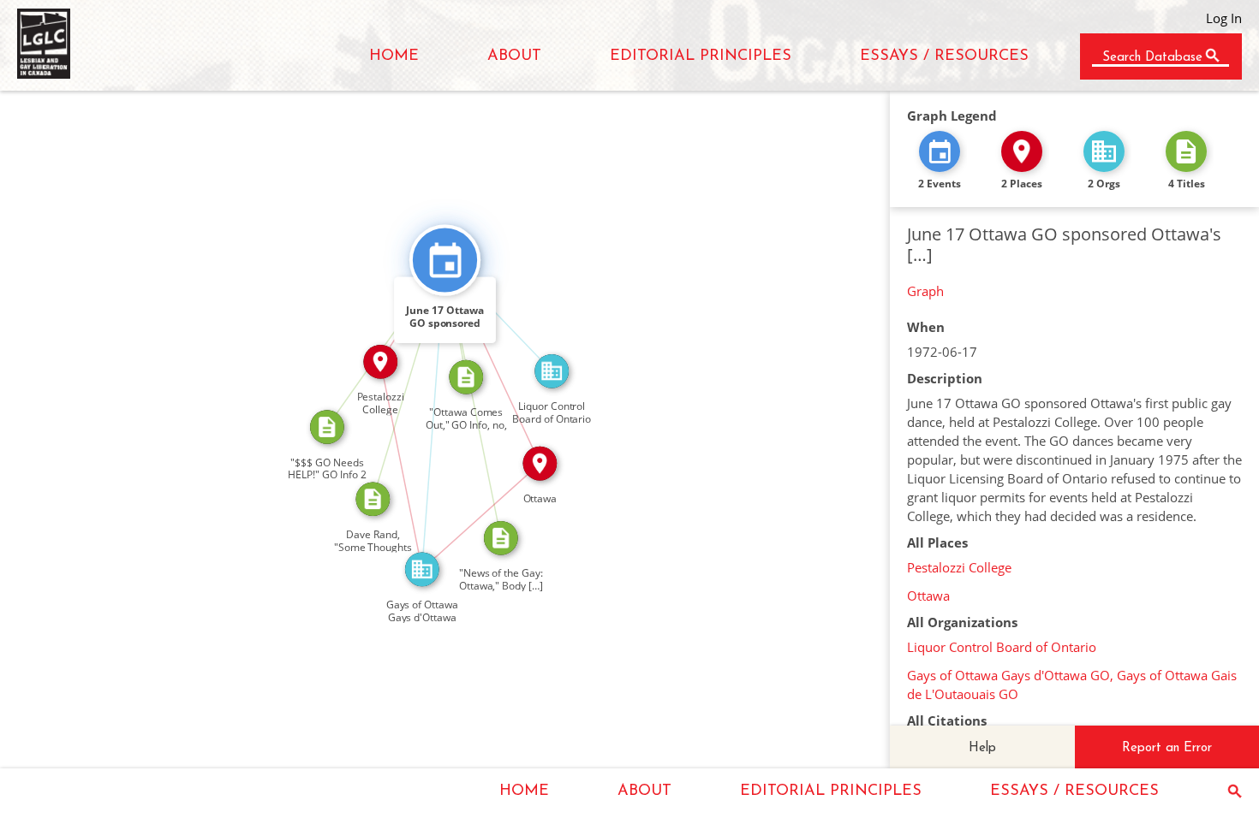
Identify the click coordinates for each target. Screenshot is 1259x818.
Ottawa (928, 595)
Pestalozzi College (959, 567)
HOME (394, 56)
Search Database (1152, 57)
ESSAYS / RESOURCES (944, 56)
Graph (925, 290)
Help (982, 748)
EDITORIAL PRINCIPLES (700, 56)
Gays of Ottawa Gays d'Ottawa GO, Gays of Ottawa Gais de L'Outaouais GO (1072, 684)
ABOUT (514, 56)
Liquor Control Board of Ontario (1001, 646)
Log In (1224, 18)
